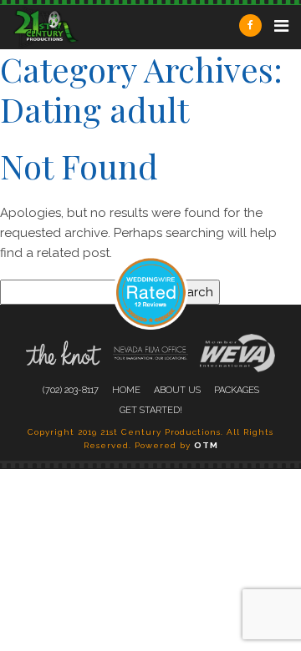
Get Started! (151, 410)
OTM (206, 445)
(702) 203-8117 (71, 390)
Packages (236, 390)
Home (126, 390)
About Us (177, 390)
